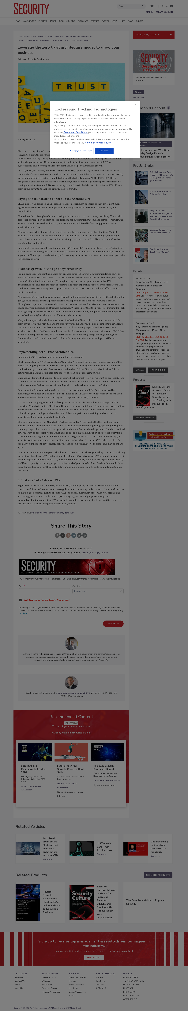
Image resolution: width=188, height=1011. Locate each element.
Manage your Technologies (81, 151)
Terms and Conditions (75, 132)
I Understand (104, 151)
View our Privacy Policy (98, 142)
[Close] (136, 104)
